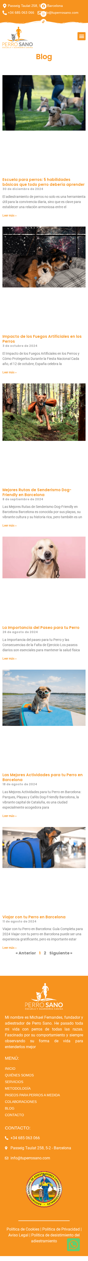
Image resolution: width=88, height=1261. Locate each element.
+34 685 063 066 (21, 12)
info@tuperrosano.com (60, 12)
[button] (81, 36)
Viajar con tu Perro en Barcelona (34, 917)
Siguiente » (60, 953)
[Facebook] (43, 6)
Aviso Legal (18, 1235)
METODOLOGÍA (18, 1088)
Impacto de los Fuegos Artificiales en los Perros (42, 339)
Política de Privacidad (61, 1229)
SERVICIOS (14, 1082)
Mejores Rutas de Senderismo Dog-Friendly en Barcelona (36, 492)
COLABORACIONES (21, 1102)
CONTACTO (14, 1115)
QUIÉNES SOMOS (19, 1075)
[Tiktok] (43, 22)
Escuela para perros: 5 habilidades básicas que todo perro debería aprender (43, 182)
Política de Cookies (23, 1229)
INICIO (10, 1069)
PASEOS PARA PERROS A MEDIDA (32, 1095)
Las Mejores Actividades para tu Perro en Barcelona (42, 777)
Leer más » (9, 215)
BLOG (9, 1108)
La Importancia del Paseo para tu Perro (40, 627)
